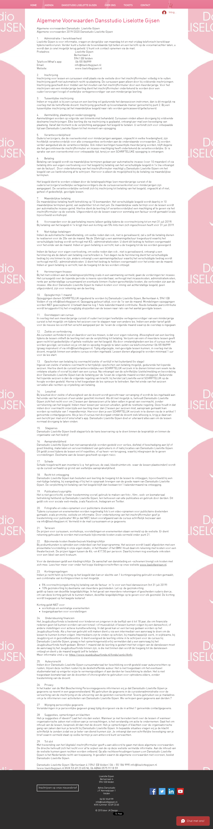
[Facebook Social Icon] (153, 791)
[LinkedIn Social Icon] (171, 791)
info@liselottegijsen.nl (88, 65)
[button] (170, 5)
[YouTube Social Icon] (180, 791)
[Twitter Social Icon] (162, 791)
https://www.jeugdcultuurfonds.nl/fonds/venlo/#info (100, 655)
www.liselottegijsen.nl (88, 68)
